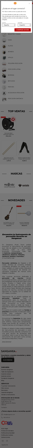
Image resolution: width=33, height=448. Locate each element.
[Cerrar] (29, 3)
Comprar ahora (22, 30)
